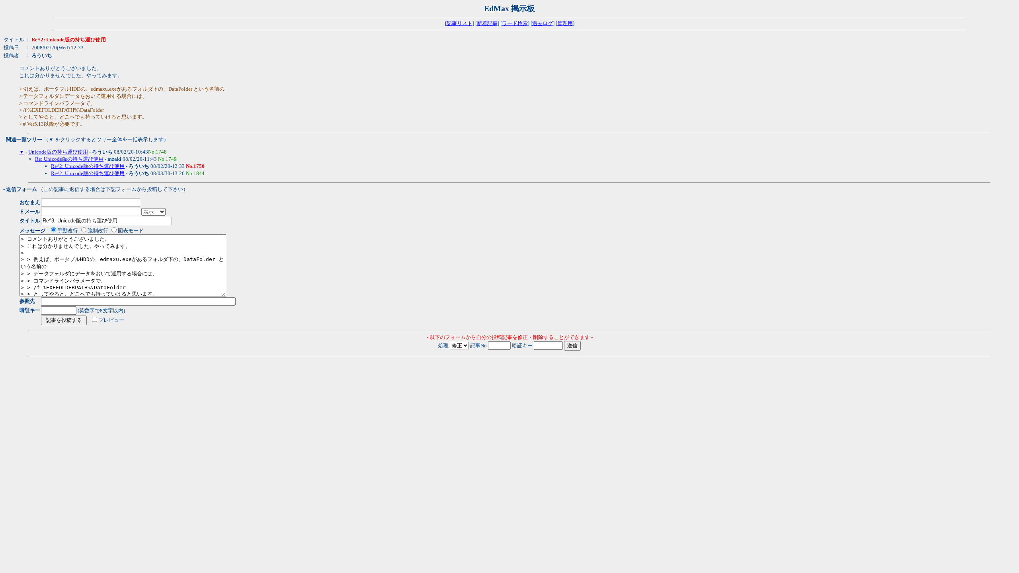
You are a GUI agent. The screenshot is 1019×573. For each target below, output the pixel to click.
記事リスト (459, 23)
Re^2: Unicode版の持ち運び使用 (88, 166)
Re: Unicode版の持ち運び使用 (69, 159)
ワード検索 (515, 23)
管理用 (565, 23)
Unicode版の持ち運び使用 (58, 152)
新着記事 (487, 23)
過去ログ (542, 23)
